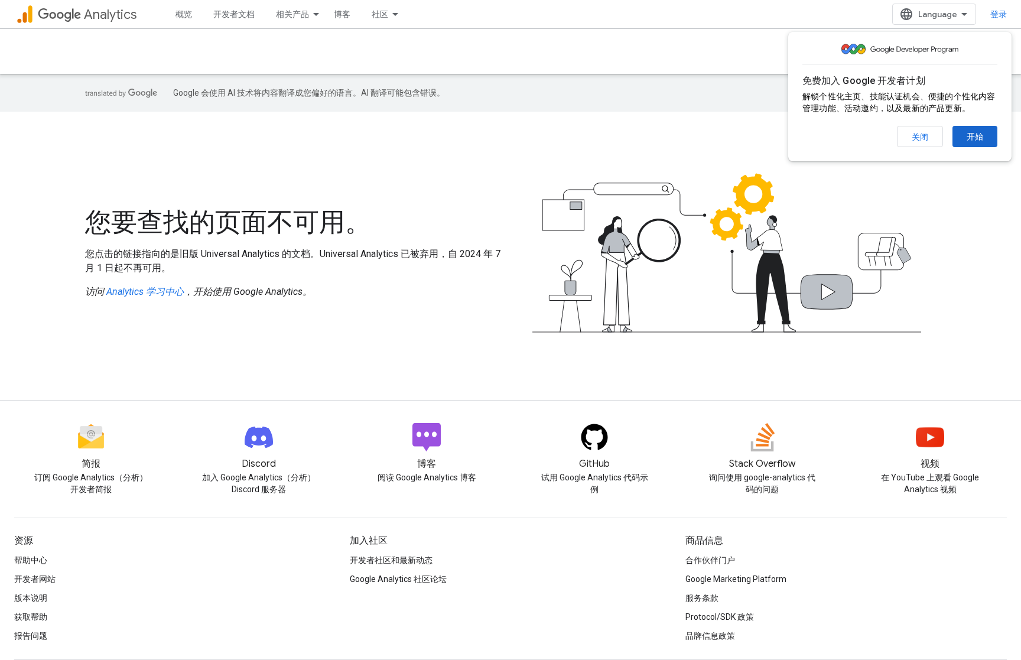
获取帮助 (30, 617)
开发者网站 (35, 579)
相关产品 (292, 14)
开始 (975, 136)
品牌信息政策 (710, 636)
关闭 (920, 137)
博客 (342, 14)
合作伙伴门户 (710, 560)
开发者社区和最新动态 (391, 560)
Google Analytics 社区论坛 (398, 579)
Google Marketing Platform (735, 579)
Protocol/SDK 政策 (719, 617)
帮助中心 (30, 560)
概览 (183, 14)
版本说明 (30, 598)
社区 (380, 14)
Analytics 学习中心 (145, 291)
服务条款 (701, 598)
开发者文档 (234, 14)
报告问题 (30, 636)
